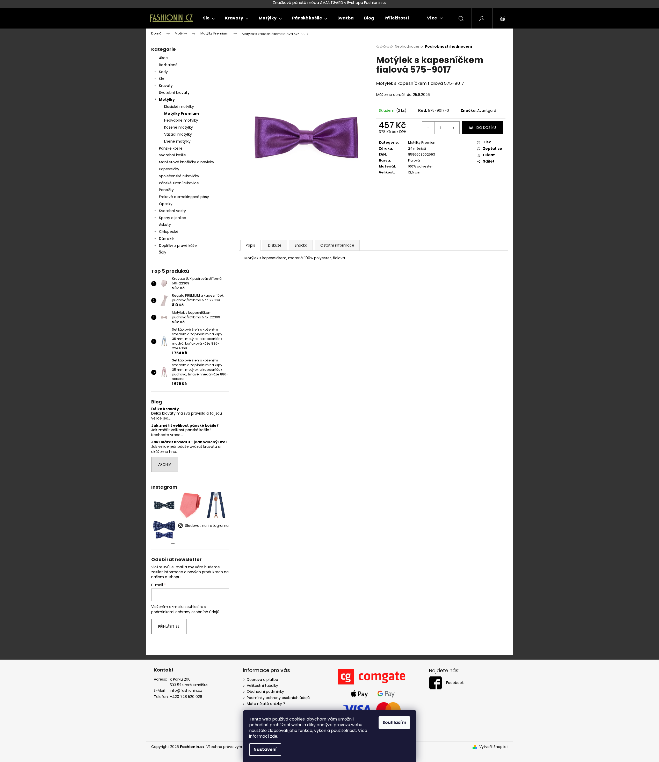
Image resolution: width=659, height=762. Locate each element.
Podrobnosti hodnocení (448, 46)
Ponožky (166, 189)
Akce (163, 57)
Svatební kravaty (174, 92)
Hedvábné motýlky (181, 120)
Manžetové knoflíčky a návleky (186, 162)
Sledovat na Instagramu (207, 525)
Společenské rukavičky (179, 176)
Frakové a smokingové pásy (184, 196)
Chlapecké (168, 231)
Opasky (165, 203)
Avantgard (486, 110)
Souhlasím (394, 722)
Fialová (414, 160)
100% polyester (420, 166)
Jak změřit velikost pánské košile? (185, 426)
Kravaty (166, 85)
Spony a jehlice (172, 217)
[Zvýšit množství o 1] (453, 128)
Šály (162, 252)
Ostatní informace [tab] (337, 245)
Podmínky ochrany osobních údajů (278, 697)
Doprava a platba (262, 679)
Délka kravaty (165, 409)
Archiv (164, 464)
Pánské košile (171, 148)
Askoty (165, 224)
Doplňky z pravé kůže (178, 245)
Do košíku (486, 127)
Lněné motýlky (177, 141)
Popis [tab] (250, 245)
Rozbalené (168, 64)
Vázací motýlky (178, 134)
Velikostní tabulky (262, 685)
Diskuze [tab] (274, 245)
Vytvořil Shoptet (493, 746)
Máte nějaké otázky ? (266, 703)
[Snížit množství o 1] (428, 128)
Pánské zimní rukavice (179, 183)
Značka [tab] (300, 245)
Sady (163, 71)
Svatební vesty (172, 210)
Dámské (166, 238)
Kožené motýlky (178, 127)
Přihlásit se (168, 626)
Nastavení (265, 749)
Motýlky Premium (181, 113)
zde (273, 736)
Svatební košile (172, 155)
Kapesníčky (169, 169)
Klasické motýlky (179, 106)
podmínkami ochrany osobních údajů (185, 611)
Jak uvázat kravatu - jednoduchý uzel (189, 442)
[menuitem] (209, 18)
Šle (161, 78)
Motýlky (167, 99)
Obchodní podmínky (265, 691)
